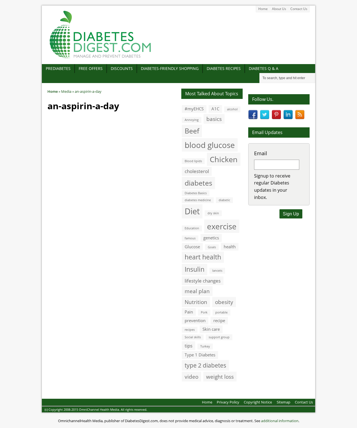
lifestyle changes (203, 281)
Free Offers (91, 68)
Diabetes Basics (196, 193)
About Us (279, 8)
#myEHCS (194, 108)
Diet (192, 211)
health (230, 246)
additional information (279, 420)
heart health (203, 257)
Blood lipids (193, 161)
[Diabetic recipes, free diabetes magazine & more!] (100, 58)
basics (214, 119)
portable (221, 312)
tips (188, 345)
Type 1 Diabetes (200, 355)
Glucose (192, 246)
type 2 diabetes (205, 365)
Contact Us (298, 8)
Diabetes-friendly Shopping (170, 68)
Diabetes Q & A (263, 68)
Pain (189, 312)
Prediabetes (58, 68)
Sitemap (283, 402)
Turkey (205, 346)
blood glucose (210, 145)
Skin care (211, 329)
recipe (219, 320)
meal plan (197, 291)
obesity (224, 302)
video (191, 376)
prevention (195, 320)
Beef (192, 130)
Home (263, 8)
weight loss (220, 376)
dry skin (213, 213)
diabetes (198, 183)
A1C (215, 108)
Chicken (224, 159)
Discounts (122, 68)
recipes (190, 330)
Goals (212, 247)
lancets (217, 271)
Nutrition (196, 302)
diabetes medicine (198, 200)
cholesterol (197, 171)
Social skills (193, 337)
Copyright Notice (258, 402)
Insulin (194, 269)
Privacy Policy (228, 402)
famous (190, 238)
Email (260, 153)
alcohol (232, 109)
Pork (204, 312)
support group (219, 337)
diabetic (224, 200)
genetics (211, 237)
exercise (222, 226)
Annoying (192, 120)
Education (192, 228)
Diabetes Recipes (224, 68)
